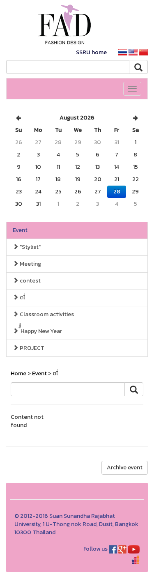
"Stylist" (29, 247)
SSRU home (91, 52)
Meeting (29, 264)
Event (20, 230)
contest (29, 280)
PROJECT (31, 348)
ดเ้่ (21, 297)
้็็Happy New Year (40, 331)
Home (18, 373)
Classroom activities (46, 314)
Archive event (125, 467)
